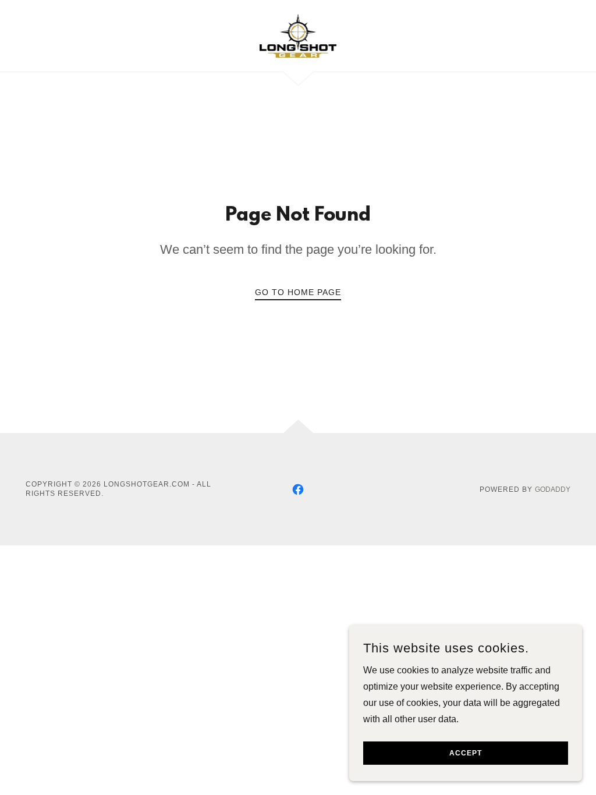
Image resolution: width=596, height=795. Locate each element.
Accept (465, 753)
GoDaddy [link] (552, 489)
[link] (298, 35)
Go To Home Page (298, 292)
